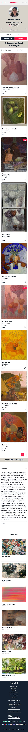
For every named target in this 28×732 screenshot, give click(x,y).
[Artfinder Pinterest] (17, 683)
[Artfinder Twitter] (12, 683)
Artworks (9, 34)
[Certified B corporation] (14, 716)
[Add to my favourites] (25, 93)
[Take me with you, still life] (14, 116)
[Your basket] (26, 3)
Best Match (20, 50)
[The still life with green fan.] (14, 391)
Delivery (14, 690)
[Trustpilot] (14, 721)
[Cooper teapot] (14, 159)
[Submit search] (5, 2)
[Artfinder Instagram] (15, 683)
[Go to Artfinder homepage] (14, 2)
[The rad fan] (14, 432)
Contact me (20, 38)
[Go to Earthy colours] (14, 644)
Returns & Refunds (14, 692)
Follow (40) (15, 30)
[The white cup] (14, 212)
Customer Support (14, 695)
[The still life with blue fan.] (14, 263)
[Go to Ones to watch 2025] (14, 596)
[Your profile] (22, 2)
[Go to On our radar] (14, 549)
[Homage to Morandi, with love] (14, 74)
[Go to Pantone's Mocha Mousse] (14, 620)
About (19, 34)
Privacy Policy (22, 729)
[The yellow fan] (14, 349)
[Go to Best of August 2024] (14, 668)
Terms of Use (14, 729)
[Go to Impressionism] (14, 573)
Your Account (14, 688)
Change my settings (14, 711)
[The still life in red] (14, 307)
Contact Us (14, 697)
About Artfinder (14, 686)
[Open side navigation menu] (1, 2)
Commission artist (7, 38)
